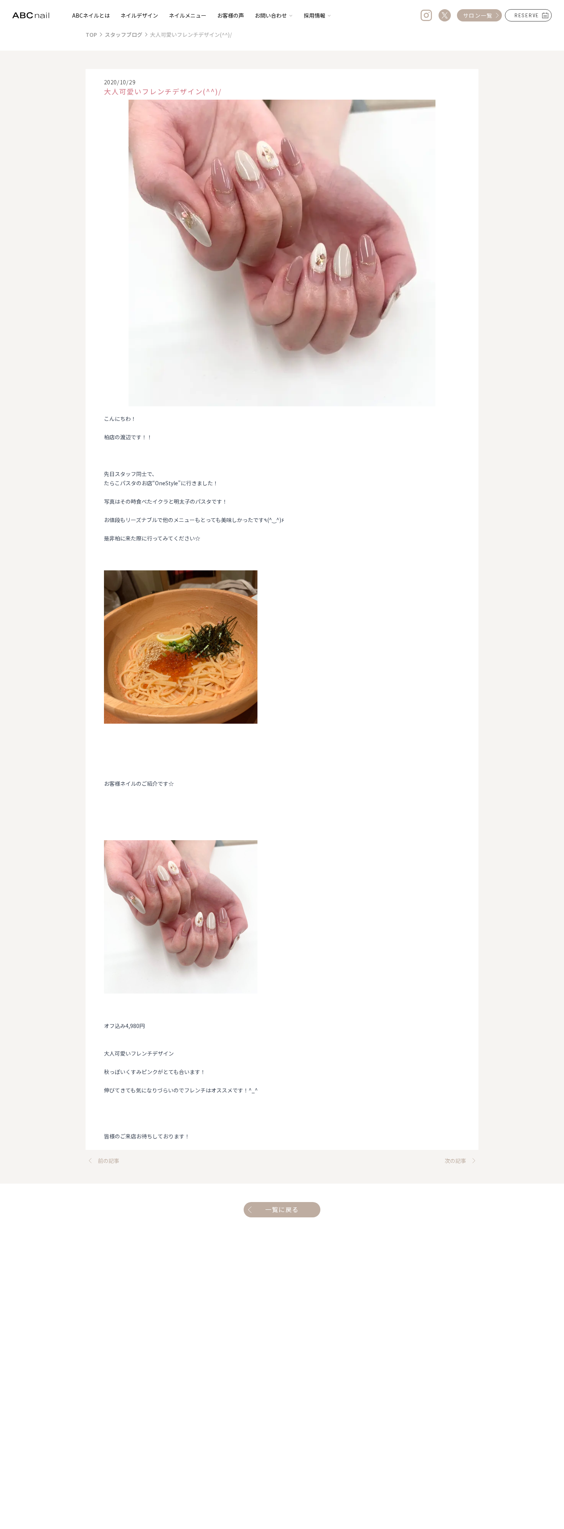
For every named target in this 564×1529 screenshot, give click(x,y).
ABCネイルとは (91, 15)
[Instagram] (426, 15)
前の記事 (108, 1160)
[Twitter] (445, 15)
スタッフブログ (123, 34)
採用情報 (314, 15)
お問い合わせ (271, 15)
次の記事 (455, 1160)
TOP (91, 34)
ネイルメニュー (187, 15)
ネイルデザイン (139, 15)
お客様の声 (230, 15)
